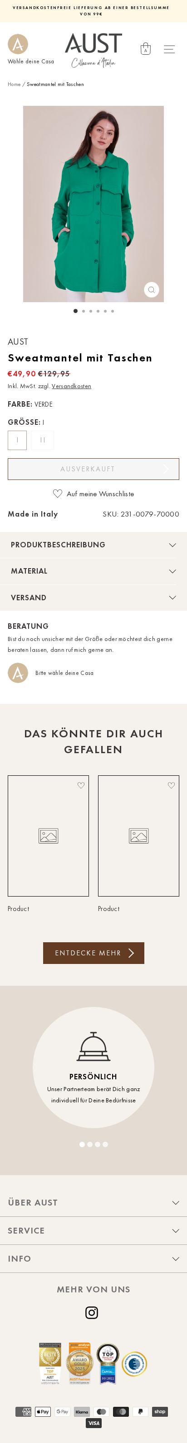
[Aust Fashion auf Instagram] (93, 1312)
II (43, 440)
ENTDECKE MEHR (88, 953)
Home (14, 84)
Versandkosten (71, 386)
